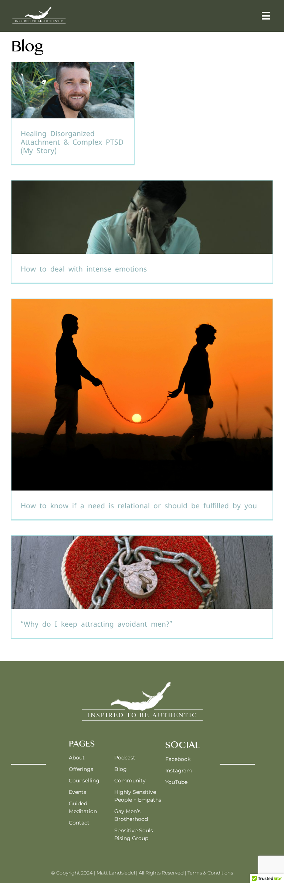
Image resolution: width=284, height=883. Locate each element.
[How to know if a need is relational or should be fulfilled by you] (142, 409)
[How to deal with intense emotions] (142, 232)
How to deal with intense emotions (84, 269)
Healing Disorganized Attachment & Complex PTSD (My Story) (72, 142)
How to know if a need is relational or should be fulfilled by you (139, 505)
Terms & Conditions (210, 873)
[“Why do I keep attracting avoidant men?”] (142, 587)
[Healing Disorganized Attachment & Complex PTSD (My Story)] (72, 113)
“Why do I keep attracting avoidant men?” (96, 624)
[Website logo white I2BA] (39, 8)
